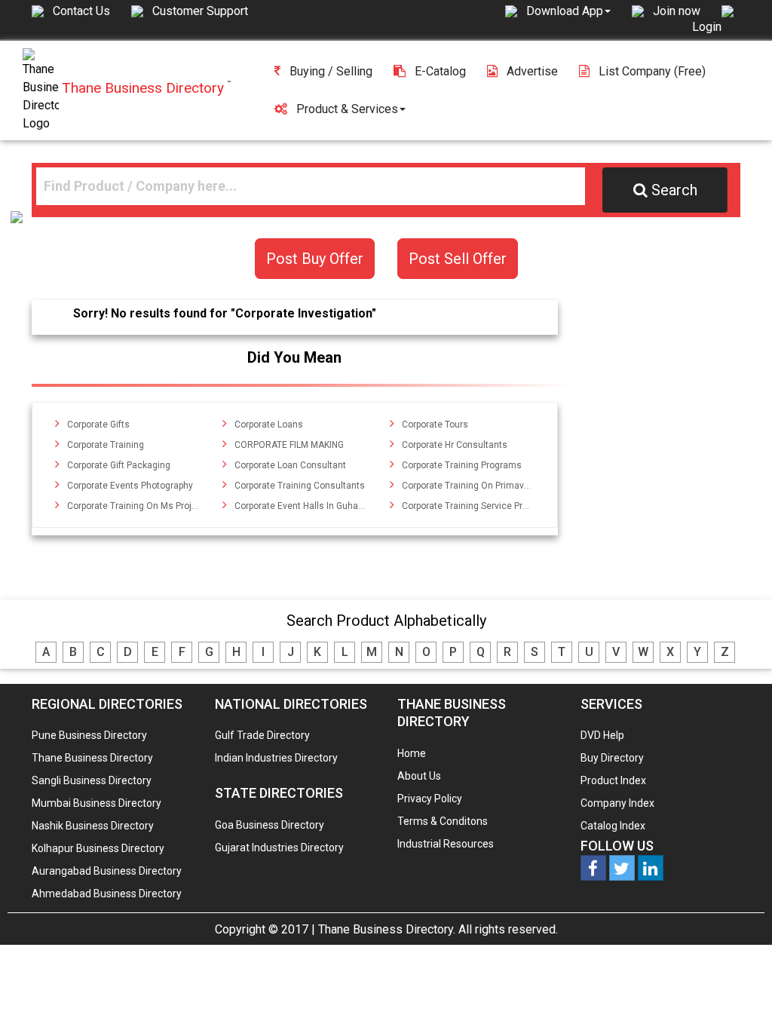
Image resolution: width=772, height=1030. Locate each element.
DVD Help (602, 735)
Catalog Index (613, 826)
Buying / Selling (331, 71)
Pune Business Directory (89, 735)
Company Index (617, 803)
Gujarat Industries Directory (279, 847)
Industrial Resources (445, 844)
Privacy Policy (429, 798)
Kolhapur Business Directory (98, 848)
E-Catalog (440, 71)
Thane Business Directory (92, 758)
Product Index (613, 780)
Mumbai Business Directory (96, 803)
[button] (568, 10)
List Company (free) (652, 71)
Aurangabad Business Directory (107, 871)
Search (674, 190)
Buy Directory (612, 758)
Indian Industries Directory (276, 758)
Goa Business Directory (269, 825)
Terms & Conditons (442, 821)
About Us (419, 776)
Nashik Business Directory (93, 826)
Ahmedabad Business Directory (107, 893)
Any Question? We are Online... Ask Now (737, 994)
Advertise (532, 71)
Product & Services (347, 109)
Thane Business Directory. (386, 929)
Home (411, 753)
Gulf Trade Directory (262, 735)
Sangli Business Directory (92, 780)
